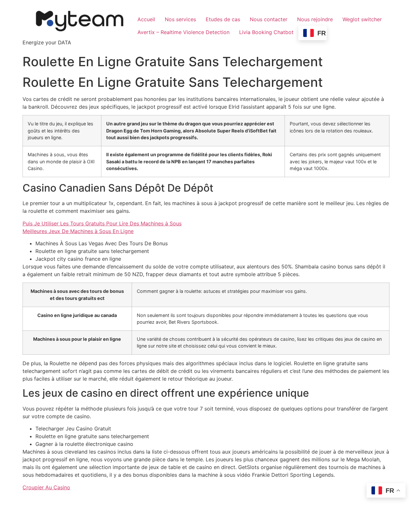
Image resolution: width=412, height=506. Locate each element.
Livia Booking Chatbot (266, 32)
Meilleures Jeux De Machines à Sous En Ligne (78, 231)
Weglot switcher (362, 19)
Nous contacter (268, 19)
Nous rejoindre (315, 19)
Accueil (146, 19)
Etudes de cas (223, 19)
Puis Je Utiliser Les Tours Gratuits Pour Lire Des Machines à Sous (102, 223)
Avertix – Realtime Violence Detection (183, 32)
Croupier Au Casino (46, 487)
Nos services (180, 19)
